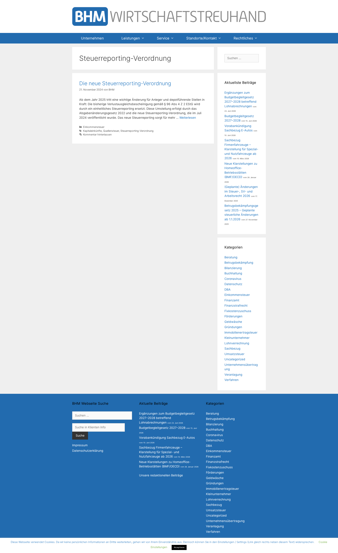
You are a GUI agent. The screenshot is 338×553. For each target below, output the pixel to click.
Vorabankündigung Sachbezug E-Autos (167, 437)
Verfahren (231, 380)
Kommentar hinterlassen (97, 134)
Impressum (80, 445)
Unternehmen (92, 38)
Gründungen (233, 327)
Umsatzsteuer (234, 354)
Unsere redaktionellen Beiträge (161, 475)
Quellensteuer (111, 130)
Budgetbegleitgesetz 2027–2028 (162, 428)
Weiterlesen (187, 117)
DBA (227, 289)
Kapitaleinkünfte (92, 130)
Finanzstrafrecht (236, 305)
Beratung (230, 257)
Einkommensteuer (93, 126)
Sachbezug (232, 348)
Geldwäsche (233, 322)
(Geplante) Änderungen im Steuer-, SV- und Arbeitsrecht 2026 (241, 191)
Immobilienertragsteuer (240, 332)
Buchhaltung (233, 273)
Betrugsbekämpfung (238, 262)
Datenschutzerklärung (87, 450)
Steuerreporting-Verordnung (137, 130)
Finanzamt (231, 300)
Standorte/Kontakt (201, 38)
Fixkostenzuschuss (237, 311)
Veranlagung (233, 374)
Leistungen (130, 38)
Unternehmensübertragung (225, 521)
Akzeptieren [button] (179, 547)
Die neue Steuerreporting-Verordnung (125, 83)
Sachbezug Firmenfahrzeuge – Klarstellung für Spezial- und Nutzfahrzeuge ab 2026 (241, 149)
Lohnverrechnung (236, 343)
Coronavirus (232, 279)
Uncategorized (234, 359)
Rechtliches (243, 38)
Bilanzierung (233, 268)
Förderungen (233, 316)
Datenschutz (233, 284)
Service (163, 38)
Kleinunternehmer (236, 338)
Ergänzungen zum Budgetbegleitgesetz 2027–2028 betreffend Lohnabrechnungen (167, 418)
